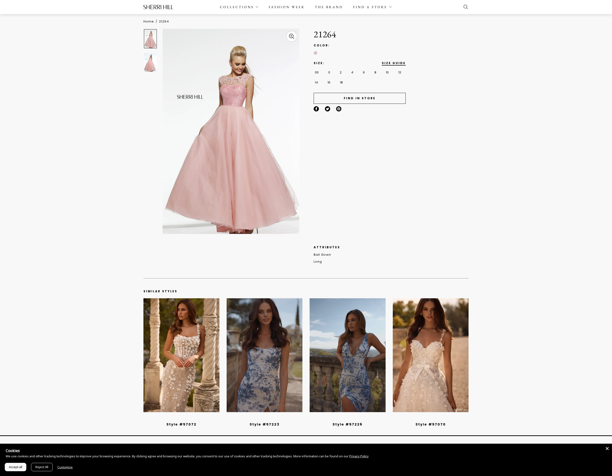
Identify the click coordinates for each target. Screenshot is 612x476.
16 (329, 82)
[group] (151, 38)
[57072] (181, 355)
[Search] (464, 7)
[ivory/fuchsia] (266, 418)
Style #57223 (264, 424)
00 (317, 72)
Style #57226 (347, 424)
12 (399, 72)
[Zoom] (291, 36)
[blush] (315, 53)
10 (387, 72)
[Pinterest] (338, 108)
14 (316, 82)
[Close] (607, 448)
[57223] (265, 355)
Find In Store (360, 98)
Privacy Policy (359, 456)
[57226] (348, 355)
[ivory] (425, 418)
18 (341, 82)
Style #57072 (181, 424)
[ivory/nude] (186, 418)
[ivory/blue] (262, 418)
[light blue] (179, 418)
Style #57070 (430, 424)
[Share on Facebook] (316, 108)
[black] (176, 418)
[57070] (431, 355)
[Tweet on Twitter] (327, 108)
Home (148, 21)
